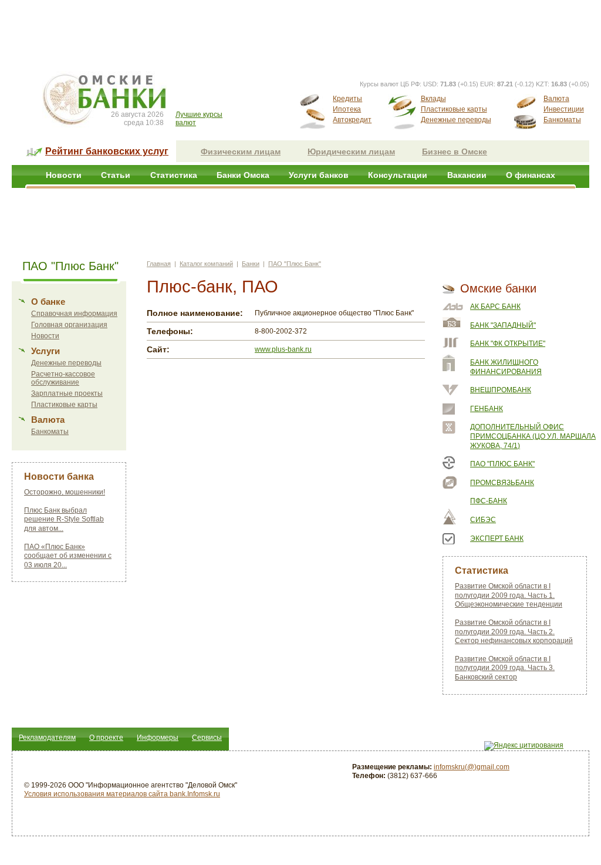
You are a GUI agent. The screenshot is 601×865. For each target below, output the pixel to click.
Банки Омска (243, 175)
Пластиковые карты (454, 109)
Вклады (433, 99)
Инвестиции (563, 109)
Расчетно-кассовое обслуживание (63, 378)
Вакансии (467, 175)
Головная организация (69, 325)
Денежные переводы (456, 120)
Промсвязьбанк (502, 483)
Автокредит (352, 120)
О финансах (530, 175)
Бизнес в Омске (454, 151)
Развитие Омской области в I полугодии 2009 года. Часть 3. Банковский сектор (505, 668)
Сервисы (207, 737)
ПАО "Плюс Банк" (294, 263)
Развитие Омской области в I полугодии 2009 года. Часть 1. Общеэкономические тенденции (508, 595)
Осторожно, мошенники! (64, 492)
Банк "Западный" (503, 325)
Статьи (115, 175)
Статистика (173, 175)
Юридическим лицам (351, 151)
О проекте (106, 737)
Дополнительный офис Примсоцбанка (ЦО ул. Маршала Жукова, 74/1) (533, 436)
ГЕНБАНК (486, 409)
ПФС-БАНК (488, 501)
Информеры (157, 737)
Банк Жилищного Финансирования (506, 367)
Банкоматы (562, 120)
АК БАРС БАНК (495, 306)
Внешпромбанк (500, 390)
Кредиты (347, 99)
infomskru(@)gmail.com (471, 767)
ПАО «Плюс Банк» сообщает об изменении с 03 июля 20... (68, 556)
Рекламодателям (47, 737)
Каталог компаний (206, 263)
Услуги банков (319, 175)
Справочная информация (74, 313)
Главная (159, 263)
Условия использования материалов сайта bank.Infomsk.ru (122, 794)
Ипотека (347, 109)
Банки (250, 263)
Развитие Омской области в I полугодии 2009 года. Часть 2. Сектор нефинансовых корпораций (514, 631)
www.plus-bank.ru (283, 349)
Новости (64, 175)
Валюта (556, 99)
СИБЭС (483, 520)
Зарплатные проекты (67, 393)
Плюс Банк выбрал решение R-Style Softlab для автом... (64, 519)
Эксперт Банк (497, 538)
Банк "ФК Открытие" (507, 343)
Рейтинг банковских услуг (106, 151)
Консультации (397, 175)
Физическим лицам (241, 151)
